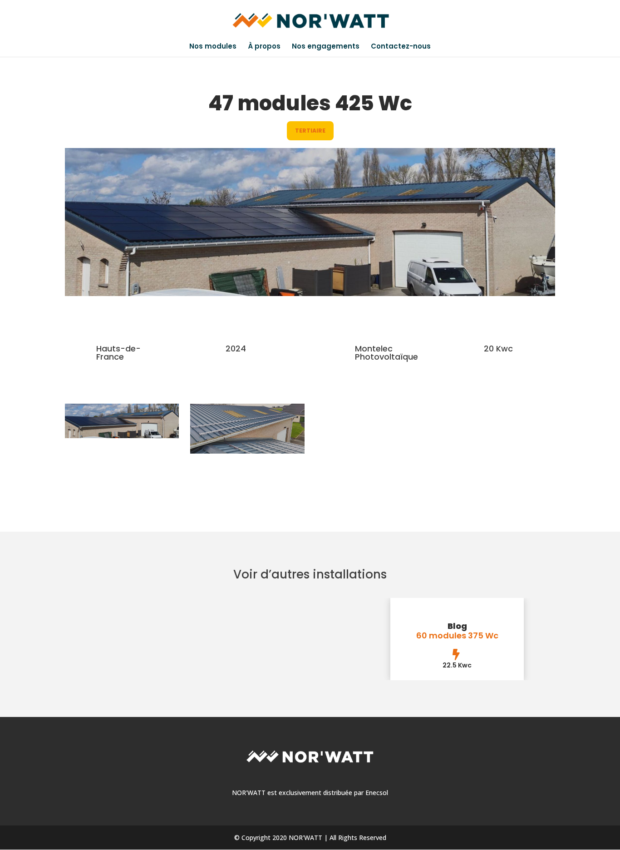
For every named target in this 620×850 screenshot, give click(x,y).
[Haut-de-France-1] (247, 451)
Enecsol (376, 792)
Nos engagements (325, 47)
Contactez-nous (401, 47)
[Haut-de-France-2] (122, 435)
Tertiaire (310, 130)
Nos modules (212, 47)
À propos (264, 47)
